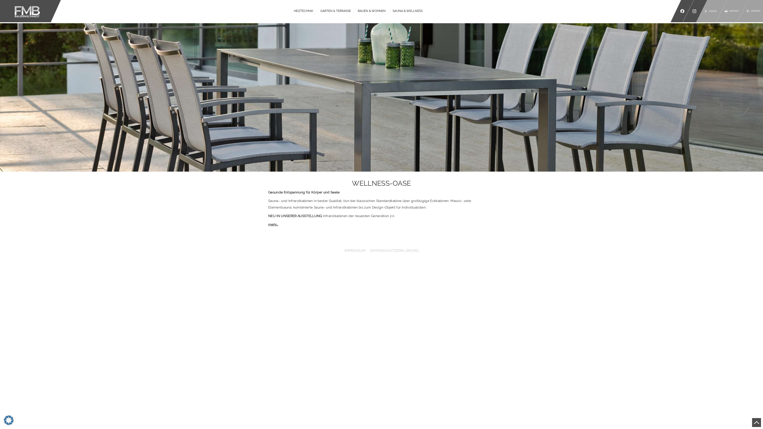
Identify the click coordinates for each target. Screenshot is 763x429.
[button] (8, 420)
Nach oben (756, 422)
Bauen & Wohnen (372, 11)
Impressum (355, 250)
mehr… (273, 224)
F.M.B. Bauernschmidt (30, 11)
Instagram (695, 11)
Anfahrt (756, 11)
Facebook (682, 11)
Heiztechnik (303, 11)
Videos (713, 11)
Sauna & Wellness (408, 11)
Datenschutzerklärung (394, 250)
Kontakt (734, 11)
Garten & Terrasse (335, 11)
